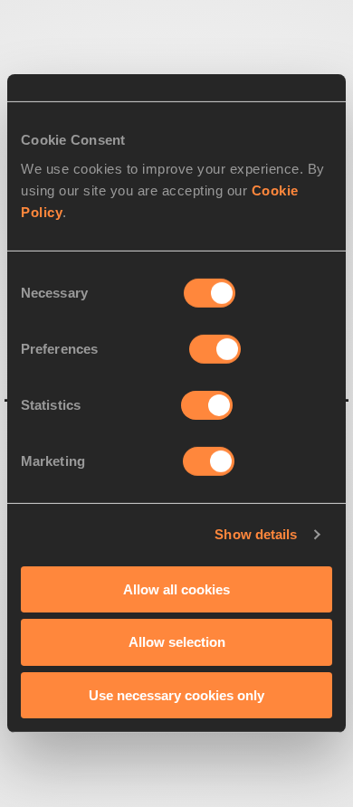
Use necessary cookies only (176, 695)
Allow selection (177, 642)
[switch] (215, 348)
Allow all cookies (176, 588)
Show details (256, 534)
